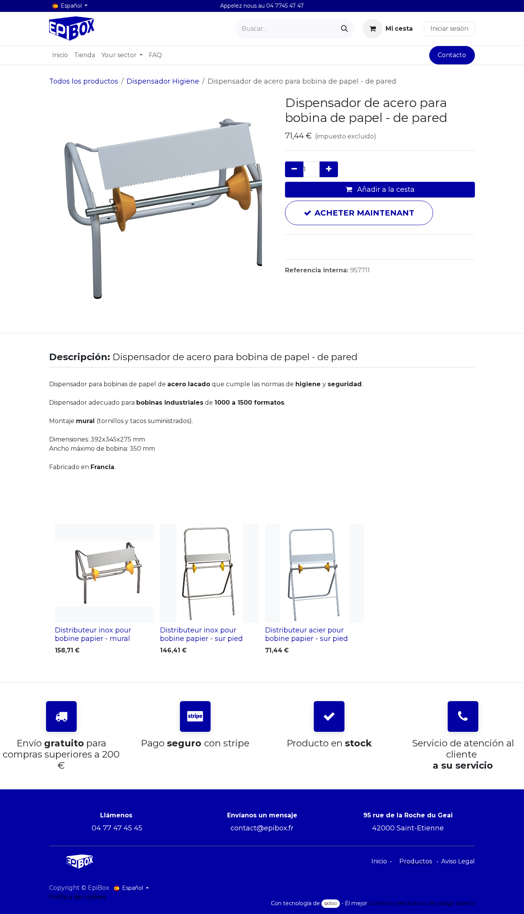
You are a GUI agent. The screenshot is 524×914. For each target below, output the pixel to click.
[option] (262, 591)
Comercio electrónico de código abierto (422, 903)
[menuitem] (60, 55)
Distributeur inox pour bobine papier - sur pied (201, 634)
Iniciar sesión (449, 28)
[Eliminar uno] (294, 169)
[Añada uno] (329, 169)
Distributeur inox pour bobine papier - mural (93, 634)
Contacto (452, 55)
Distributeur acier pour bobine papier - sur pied (306, 634)
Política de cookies (77, 897)
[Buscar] (344, 29)
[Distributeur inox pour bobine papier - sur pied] (209, 573)
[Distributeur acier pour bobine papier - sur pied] (314, 573)
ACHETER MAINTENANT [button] (364, 212)
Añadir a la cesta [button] (385, 189)
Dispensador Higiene (163, 81)
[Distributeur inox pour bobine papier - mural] (104, 573)
